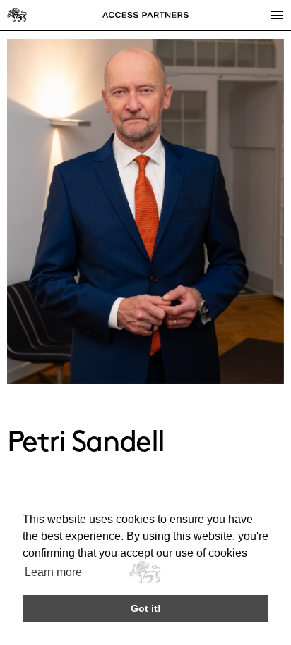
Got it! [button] (146, 608)
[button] (276, 15)
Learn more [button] (53, 572)
